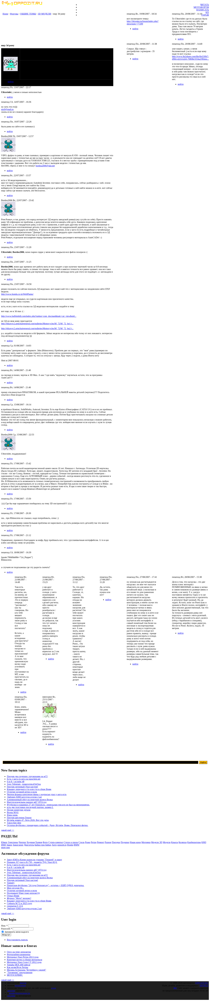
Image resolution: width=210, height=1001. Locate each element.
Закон (9, 845)
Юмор (4, 842)
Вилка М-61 (13, 812)
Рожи (87, 842)
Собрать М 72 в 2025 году (19, 903)
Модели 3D (156, 842)
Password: (6, 928)
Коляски (183, 842)
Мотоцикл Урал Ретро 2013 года (22, 957)
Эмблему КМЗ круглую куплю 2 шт (24, 797)
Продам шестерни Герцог (19, 817)
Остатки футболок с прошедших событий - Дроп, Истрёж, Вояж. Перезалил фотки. (47, 825)
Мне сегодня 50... (15, 888)
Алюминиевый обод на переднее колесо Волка (30, 799)
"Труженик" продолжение (19, 972)
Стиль (81, 842)
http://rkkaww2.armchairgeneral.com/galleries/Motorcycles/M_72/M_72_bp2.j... (37, 328)
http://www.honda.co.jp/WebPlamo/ (17, 294)
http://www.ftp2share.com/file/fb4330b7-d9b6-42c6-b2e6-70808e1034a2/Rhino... (190, 57)
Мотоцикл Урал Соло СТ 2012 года (24, 962)
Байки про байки (43, 845)
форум (23, 983)
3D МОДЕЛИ (44, 14)
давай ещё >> (7, 830)
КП (207, 12)
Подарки (125, 842)
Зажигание (18, 845)
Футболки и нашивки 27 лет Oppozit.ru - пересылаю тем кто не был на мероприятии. (48, 804)
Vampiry (11, 883)
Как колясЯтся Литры (17, 967)
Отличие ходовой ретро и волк (22, 792)
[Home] (22, 4)
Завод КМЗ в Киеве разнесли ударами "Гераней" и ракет (34, 859)
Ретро (93, 842)
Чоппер (22, 842)
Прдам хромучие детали (18, 810)
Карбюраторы (194, 842)
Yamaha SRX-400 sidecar (18, 965)
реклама (11, 996)
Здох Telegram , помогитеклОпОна (24, 784)
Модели (167, 842)
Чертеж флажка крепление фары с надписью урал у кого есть (36, 794)
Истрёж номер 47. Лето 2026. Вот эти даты (28, 820)
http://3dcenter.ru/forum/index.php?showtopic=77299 (142, 22)
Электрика (13, 842)
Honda (70, 845)
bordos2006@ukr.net (45, 165)
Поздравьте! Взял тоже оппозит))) (23, 893)
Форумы (14, 14)
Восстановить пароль (17, 940)
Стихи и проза (71, 842)
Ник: (4, 925)
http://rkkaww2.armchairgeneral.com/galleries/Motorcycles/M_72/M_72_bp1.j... (37, 323)
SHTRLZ (204, 985)
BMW (76, 845)
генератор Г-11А (15, 906)
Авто (54, 845)
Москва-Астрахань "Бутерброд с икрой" (26, 970)
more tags (5, 847)
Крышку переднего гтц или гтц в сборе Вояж (29, 789)
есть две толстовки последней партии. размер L (30, 807)
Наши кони (135, 842)
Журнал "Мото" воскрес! (19, 898)
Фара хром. (12, 815)
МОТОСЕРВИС (15, 975)
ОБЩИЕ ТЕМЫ (28, 14)
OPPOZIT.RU (201, 983)
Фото (45, 842)
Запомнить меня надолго (16, 932)
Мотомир (146, 842)
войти (11, 81)
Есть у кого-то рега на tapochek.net (23, 779)
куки (53, 988)
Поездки (116, 842)
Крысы (174, 842)
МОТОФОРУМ (201, 7)
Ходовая (31, 842)
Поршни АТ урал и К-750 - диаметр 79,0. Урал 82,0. (32, 862)
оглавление (20, 985)
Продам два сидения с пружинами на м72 (27, 776)
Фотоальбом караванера (18, 954)
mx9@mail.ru (7, 109)
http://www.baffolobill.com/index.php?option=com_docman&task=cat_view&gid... (38, 316)
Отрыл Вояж (13, 895)
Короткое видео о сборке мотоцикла (24, 959)
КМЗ (203, 842)
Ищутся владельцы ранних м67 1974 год (26, 802)
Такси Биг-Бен (14, 823)
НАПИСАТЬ (202, 10)
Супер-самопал (55, 842)
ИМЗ (3, 845)
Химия (38, 842)
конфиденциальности (19, 993)
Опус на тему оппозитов (19, 952)
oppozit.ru (61, 845)
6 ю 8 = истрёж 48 (15, 781)
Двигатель (29, 845)
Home (5, 14)
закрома (11, 990)
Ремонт (100, 842)
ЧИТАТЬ (204, 4)
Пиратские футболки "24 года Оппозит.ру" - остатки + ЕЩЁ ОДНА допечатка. (45, 885)
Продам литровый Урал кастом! (22, 786)
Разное (108, 842)
